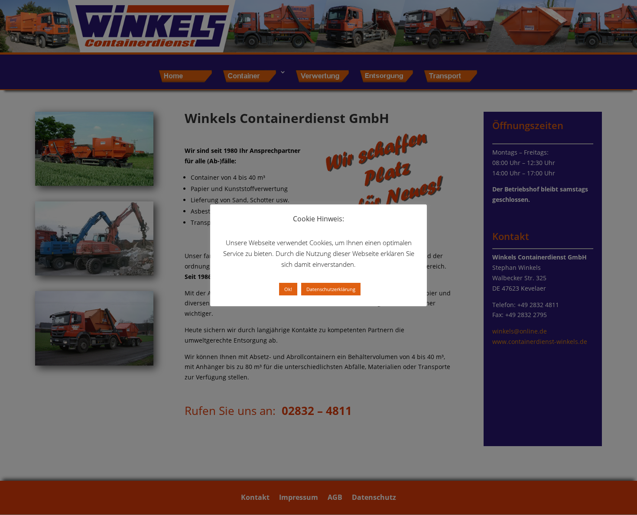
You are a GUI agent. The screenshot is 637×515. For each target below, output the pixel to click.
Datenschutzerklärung (330, 289)
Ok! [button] (288, 289)
